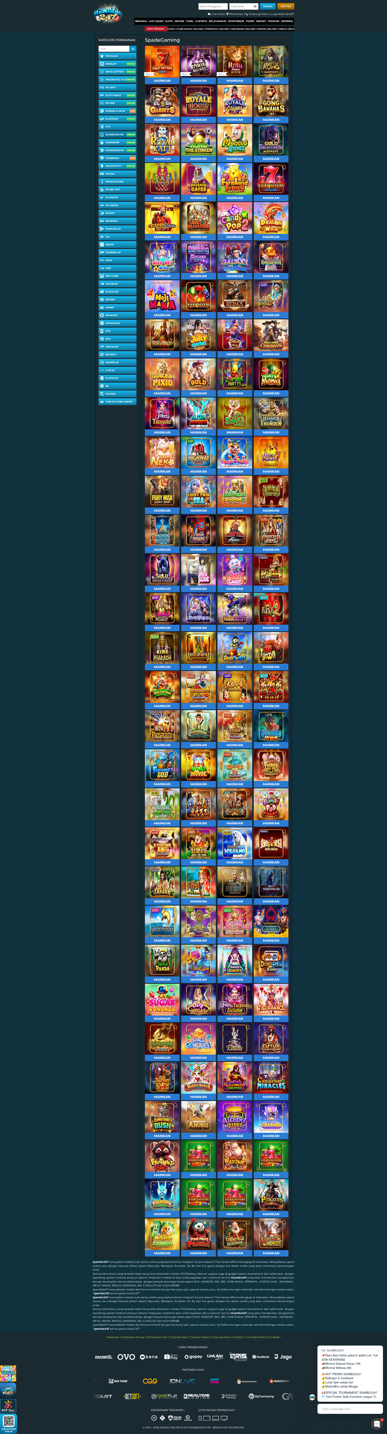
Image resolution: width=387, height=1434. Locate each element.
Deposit (261, 21)
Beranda (141, 21)
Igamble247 (100, 1261)
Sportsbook (236, 21)
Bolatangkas (217, 21)
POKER (250, 21)
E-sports (201, 21)
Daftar (286, 6)
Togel (190, 21)
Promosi (273, 21)
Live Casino (156, 21)
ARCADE (179, 21)
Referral (287, 21)
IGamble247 (239, 1277)
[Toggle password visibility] (255, 6)
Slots (169, 21)
